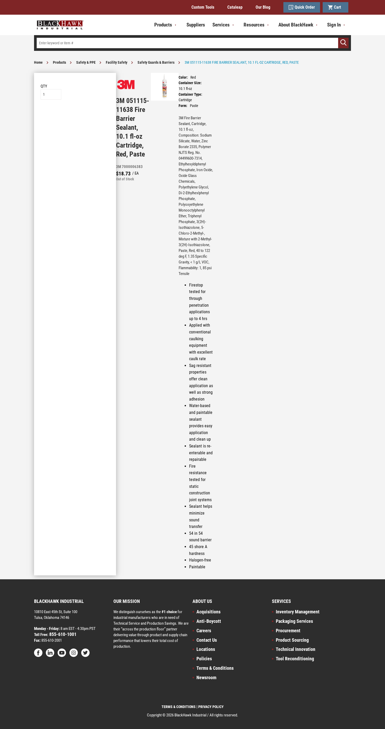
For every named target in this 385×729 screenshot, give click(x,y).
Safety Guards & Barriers (156, 62)
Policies (204, 658)
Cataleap (235, 7)
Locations (205, 649)
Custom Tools (202, 7)
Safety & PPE (86, 62)
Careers (203, 630)
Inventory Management (298, 611)
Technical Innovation (295, 649)
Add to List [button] (75, 115)
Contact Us (206, 640)
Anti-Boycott (208, 621)
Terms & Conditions (215, 668)
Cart (338, 7)
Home (38, 62)
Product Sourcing (292, 640)
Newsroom (206, 677)
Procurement (288, 630)
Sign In (334, 25)
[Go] (343, 43)
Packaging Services (294, 621)
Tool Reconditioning (295, 658)
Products (59, 62)
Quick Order (305, 7)
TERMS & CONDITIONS (179, 707)
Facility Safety (116, 62)
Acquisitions (208, 611)
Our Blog (263, 7)
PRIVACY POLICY (211, 707)
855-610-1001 (62, 634)
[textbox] (192, 43)
